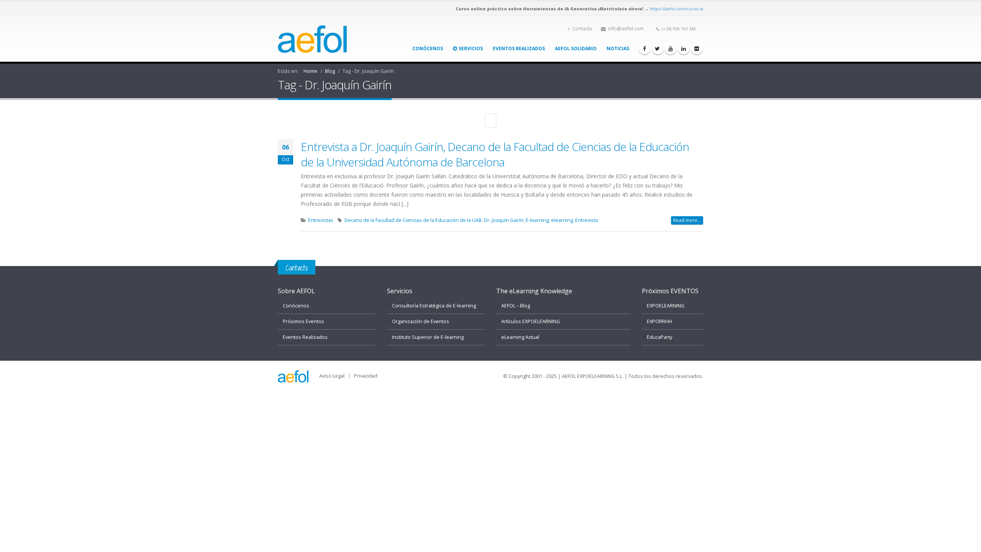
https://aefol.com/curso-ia (676, 9)
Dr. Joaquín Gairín (503, 220)
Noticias (618, 48)
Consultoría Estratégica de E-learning (434, 305)
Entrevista (586, 220)
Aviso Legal (331, 376)
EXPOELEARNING (665, 305)
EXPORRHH (659, 321)
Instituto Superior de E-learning (428, 337)
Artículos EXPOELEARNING (530, 321)
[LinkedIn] (683, 48)
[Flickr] (696, 48)
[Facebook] (644, 48)
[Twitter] (657, 48)
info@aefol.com (626, 28)
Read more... (687, 220)
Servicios (471, 48)
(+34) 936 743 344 (679, 28)
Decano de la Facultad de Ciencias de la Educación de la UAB (413, 220)
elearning (562, 220)
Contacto (582, 28)
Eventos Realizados (519, 48)
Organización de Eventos (420, 321)
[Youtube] (670, 48)
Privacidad (365, 376)
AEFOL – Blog (515, 305)
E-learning (537, 220)
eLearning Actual (520, 337)
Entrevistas (320, 220)
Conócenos (427, 48)
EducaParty (659, 337)
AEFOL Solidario (576, 48)
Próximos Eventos (303, 321)
